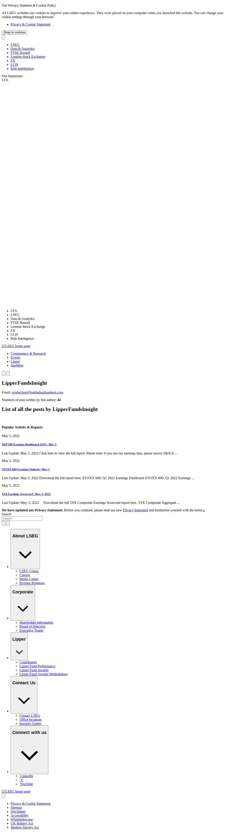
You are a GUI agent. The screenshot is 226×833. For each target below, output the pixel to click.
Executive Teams (31, 630)
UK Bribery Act (22, 823)
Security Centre (30, 723)
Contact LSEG (29, 715)
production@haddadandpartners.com (37, 392)
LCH (14, 64)
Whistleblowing (22, 819)
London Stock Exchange (28, 56)
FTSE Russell (20, 52)
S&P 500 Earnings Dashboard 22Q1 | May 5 (29, 444)
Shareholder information (36, 622)
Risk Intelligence (22, 68)
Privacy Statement (135, 510)
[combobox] (22, 518)
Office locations (30, 719)
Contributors (28, 662)
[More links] (3, 796)
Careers (24, 575)
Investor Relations (32, 583)
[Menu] (8, 373)
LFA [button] (5, 80)
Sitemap (16, 807)
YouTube (26, 784)
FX (13, 60)
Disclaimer (18, 811)
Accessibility (19, 815)
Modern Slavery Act (25, 827)
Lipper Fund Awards (33, 670)
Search (6, 514)
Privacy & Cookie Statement (30, 24)
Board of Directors (32, 626)
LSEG (15, 45)
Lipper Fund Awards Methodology (43, 674)
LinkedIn (26, 776)
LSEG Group (28, 571)
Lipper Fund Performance (37, 666)
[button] (28, 353)
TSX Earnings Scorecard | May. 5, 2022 (26, 494)
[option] (117, 311)
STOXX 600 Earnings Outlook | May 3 (26, 469)
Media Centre (28, 579)
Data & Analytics (23, 49)
